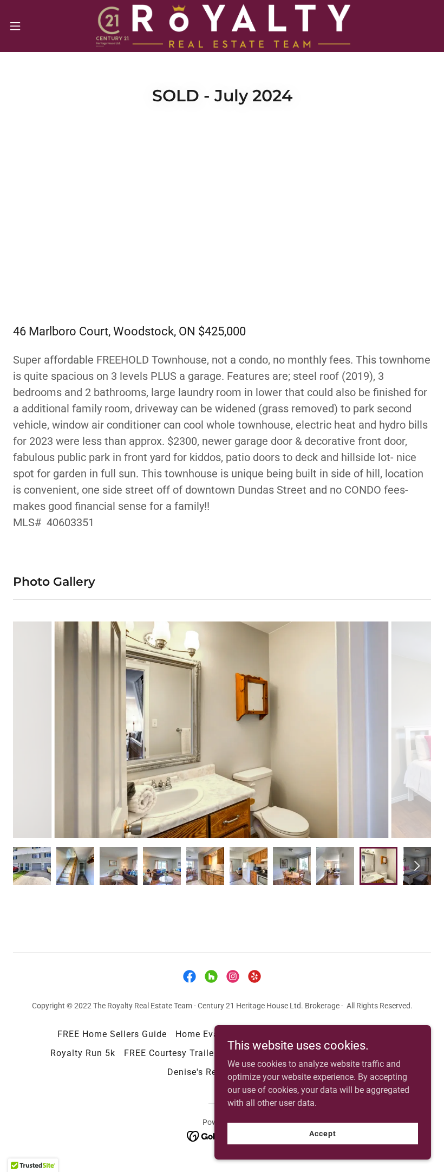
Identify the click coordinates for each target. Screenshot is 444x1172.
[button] (37, 26)
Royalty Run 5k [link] (82, 1053)
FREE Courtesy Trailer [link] (170, 1053)
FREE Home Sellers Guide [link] (112, 1034)
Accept (322, 1133)
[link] (222, 26)
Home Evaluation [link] (212, 1034)
